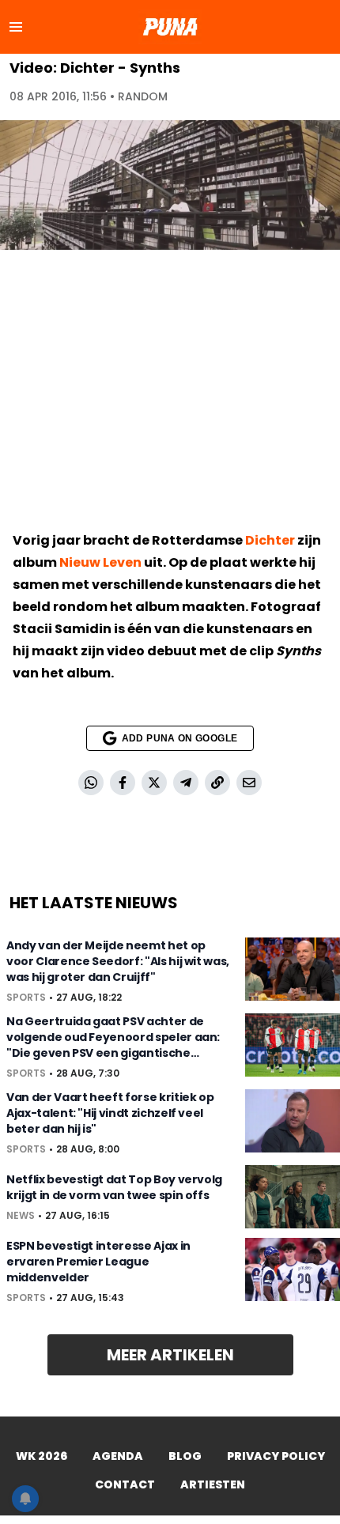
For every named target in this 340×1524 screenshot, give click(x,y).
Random (143, 96)
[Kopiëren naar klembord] (217, 782)
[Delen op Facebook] (122, 782)
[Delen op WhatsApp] (91, 782)
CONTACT (125, 1484)
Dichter (270, 540)
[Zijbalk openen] (15, 26)
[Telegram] (185, 782)
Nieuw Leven (100, 562)
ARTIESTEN (212, 1484)
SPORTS (26, 997)
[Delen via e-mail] (249, 782)
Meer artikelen (170, 1355)
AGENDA (118, 1456)
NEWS (20, 1215)
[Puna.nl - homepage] (170, 26)
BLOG (185, 1456)
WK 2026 (41, 1456)
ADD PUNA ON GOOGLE (179, 738)
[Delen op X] (154, 782)
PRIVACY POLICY (276, 1456)
